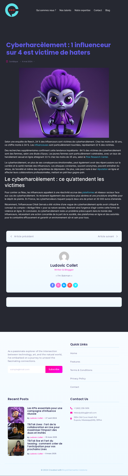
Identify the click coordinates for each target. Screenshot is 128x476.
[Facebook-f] (52, 285)
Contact (98, 10)
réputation (102, 169)
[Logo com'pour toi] (12, 10)
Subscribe (54, 369)
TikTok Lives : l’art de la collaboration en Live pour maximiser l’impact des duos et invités (43, 428)
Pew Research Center (97, 157)
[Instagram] (58, 285)
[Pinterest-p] (69, 285)
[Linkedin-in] (64, 285)
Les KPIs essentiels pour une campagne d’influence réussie (44, 411)
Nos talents (65, 10)
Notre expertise (82, 10)
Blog (107, 10)
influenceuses (41, 145)
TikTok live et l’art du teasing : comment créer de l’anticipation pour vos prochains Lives (44, 445)
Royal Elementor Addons (74, 470)
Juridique (13, 61)
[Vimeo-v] (75, 285)
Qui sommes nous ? (46, 10)
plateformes (88, 192)
